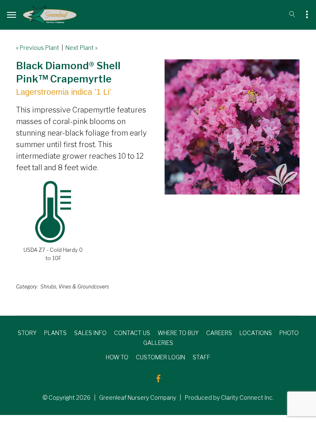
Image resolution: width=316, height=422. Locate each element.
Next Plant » (81, 47)
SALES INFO (90, 332)
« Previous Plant (37, 47)
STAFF (201, 357)
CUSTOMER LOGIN (160, 357)
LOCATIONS (255, 332)
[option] (232, 127)
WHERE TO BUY (178, 332)
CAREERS (219, 332)
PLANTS (55, 332)
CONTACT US (132, 332)
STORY (27, 332)
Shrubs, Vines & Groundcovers (74, 287)
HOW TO (117, 357)
